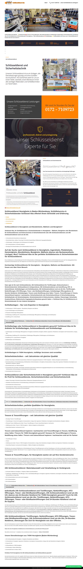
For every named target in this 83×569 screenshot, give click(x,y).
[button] (73, 566)
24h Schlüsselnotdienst (10, 219)
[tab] (42, 49)
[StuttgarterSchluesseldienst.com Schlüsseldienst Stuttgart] (15, 2)
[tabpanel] (41, 132)
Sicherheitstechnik (9, 221)
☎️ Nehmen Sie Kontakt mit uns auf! (12, 207)
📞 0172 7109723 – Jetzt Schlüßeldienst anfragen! (64, 2)
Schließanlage (9, 223)
